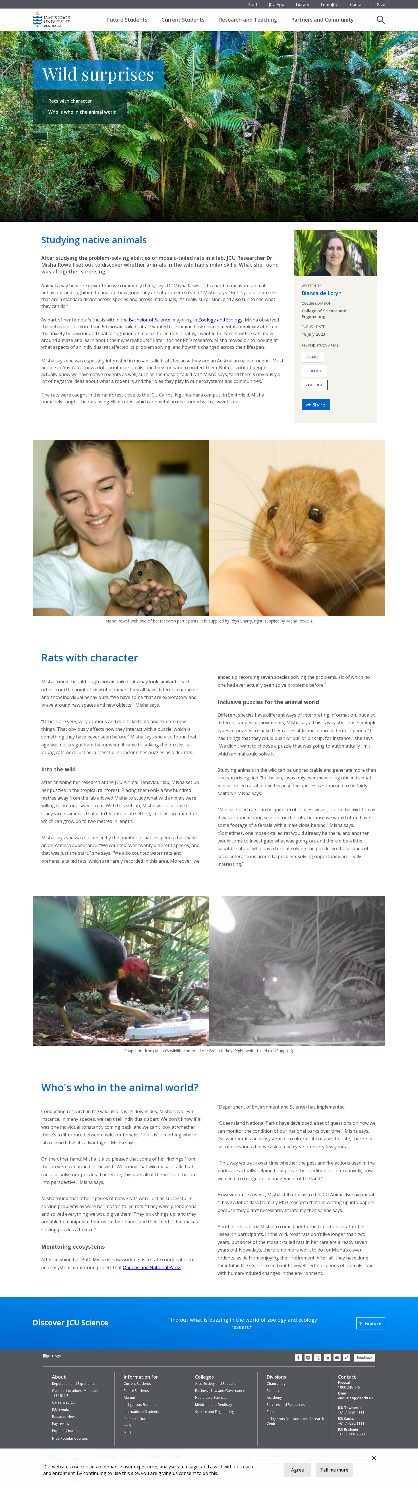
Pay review (60, 1423)
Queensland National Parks (152, 1267)
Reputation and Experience (73, 1383)
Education (275, 1411)
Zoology (314, 385)
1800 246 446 (349, 1387)
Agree (297, 1470)
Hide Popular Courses (70, 1438)
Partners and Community (322, 19)
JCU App (276, 4)
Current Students (183, 19)
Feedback (365, 1357)
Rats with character (70, 101)
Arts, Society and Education (217, 1383)
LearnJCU (330, 4)
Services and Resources (286, 1404)
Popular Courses (65, 1430)
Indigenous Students (140, 1404)
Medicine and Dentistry (213, 1404)
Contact (357, 4)
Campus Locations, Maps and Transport (76, 1393)
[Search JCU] (381, 20)
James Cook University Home (58, 18)
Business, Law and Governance (220, 1390)
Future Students (127, 19)
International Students (141, 1411)
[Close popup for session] (374, 1458)
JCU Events (60, 1409)
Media (129, 1432)
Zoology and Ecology (220, 320)
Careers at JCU (63, 1402)
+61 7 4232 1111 (351, 1423)
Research (274, 1390)
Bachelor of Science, (151, 320)
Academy (274, 1397)
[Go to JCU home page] (52, 1356)
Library (302, 4)
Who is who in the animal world (82, 112)
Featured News (64, 1416)
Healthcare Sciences (211, 1397)
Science (312, 357)
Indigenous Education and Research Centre (295, 1421)
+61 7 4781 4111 (351, 1412)
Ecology (313, 371)
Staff (252, 4)
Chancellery (276, 1383)
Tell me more (334, 1470)
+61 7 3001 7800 (351, 1434)
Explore (373, 1323)
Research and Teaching (248, 19)
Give (380, 4)
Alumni (129, 1397)
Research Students (138, 1418)
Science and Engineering (214, 1411)
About (59, 1377)
